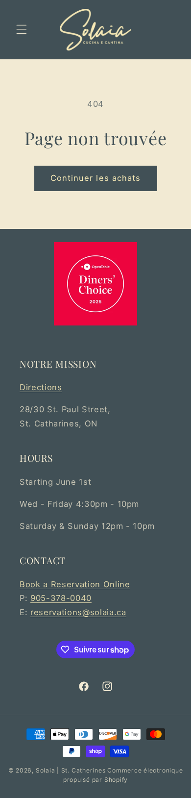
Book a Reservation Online (75, 584)
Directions (41, 387)
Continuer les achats (95, 178)
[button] (21, 29)
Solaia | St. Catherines (71, 770)
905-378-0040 (61, 598)
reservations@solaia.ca (78, 612)
